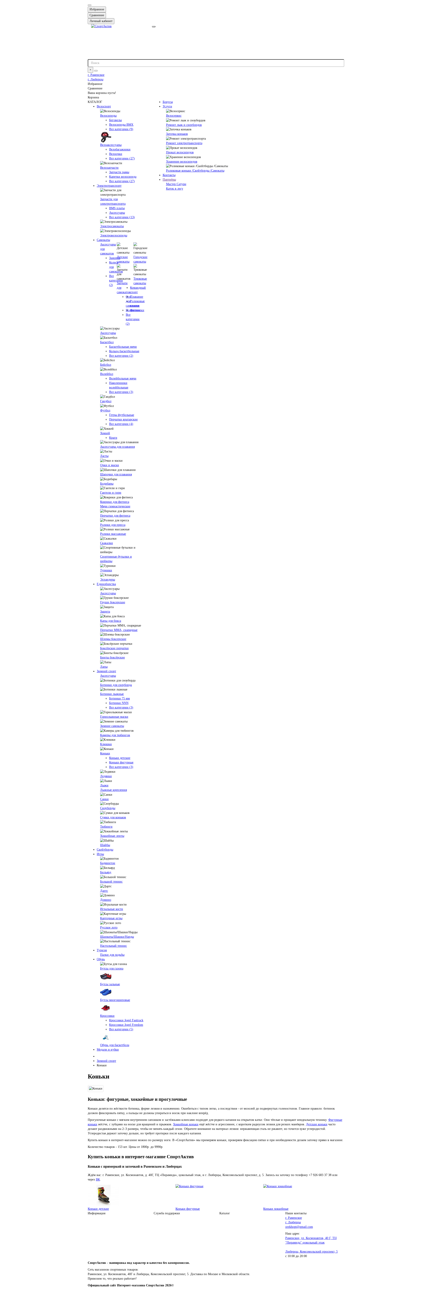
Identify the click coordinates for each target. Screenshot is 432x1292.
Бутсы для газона (111, 968)
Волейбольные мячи (122, 378)
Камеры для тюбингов (115, 735)
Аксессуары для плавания (117, 446)
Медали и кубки (108, 1049)
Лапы (104, 666)
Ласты (104, 456)
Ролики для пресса (112, 525)
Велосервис (174, 115)
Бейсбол (105, 364)
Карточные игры (111, 918)
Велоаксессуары (111, 145)
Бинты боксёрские (112, 657)
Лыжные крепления (113, 790)
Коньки (105, 753)
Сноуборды (107, 808)
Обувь (101, 959)
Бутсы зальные (110, 984)
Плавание (136, 296)
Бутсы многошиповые (115, 1000)
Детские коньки (316, 1124)
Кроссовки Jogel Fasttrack (126, 1020)
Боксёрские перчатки (114, 648)
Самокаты (103, 240)
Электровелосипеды (113, 235)
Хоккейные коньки (185, 1124)
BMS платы (117, 208)
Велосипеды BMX (121, 124)
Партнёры (169, 179)
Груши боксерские (112, 602)
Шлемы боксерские (113, 639)
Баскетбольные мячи (123, 346)
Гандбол (105, 401)
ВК (98, 1179)
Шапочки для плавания (116, 474)
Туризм (102, 950)
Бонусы (168, 102)
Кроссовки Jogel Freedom (126, 1024)
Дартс (104, 890)
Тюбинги (106, 826)
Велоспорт (104, 106)
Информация (96, 1213)
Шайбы (105, 845)
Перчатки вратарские (123, 419)
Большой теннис (111, 881)
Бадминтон (107, 863)
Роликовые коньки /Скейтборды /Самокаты (195, 170)
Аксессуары (117, 212)
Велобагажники (119, 149)
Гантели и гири (110, 492)
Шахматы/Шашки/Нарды (117, 936)
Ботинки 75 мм (119, 698)
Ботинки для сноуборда (116, 685)
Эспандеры (107, 579)
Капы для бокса (110, 620)
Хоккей (105, 433)
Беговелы (115, 120)
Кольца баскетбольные (124, 351)
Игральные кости (111, 909)
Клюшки (106, 744)
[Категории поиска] (153, 26)
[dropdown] (89, 5)
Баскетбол (107, 342)
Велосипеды (108, 115)
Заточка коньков (177, 134)
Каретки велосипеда (122, 176)
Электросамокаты (112, 226)
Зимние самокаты (112, 726)
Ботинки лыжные (112, 694)
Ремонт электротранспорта (184, 143)
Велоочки (115, 154)
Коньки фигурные (121, 762)
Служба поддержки (167, 1213)
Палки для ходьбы (112, 954)
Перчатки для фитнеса (115, 515)
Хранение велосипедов (181, 161)
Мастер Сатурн (176, 184)
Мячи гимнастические (115, 506)
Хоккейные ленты (112, 836)
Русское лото (108, 927)
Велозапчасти (109, 167)
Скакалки (106, 543)
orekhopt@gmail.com (299, 1226)
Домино (105, 899)
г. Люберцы (95, 79)
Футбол (105, 410)
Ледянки (106, 776)
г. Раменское (96, 75)
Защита (105, 611)
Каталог (224, 1213)
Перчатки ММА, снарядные (118, 630)
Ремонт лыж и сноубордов (184, 125)
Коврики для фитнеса (114, 502)
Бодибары (106, 483)
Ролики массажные (113, 534)
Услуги (167, 106)
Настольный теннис (113, 945)
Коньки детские (119, 758)
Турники (106, 570)
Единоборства (106, 584)
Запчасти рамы (119, 172)
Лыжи (104, 785)
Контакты (169, 175)
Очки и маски (109, 465)
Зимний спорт (106, 671)
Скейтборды (105, 849)
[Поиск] (96, 70)
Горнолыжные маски (114, 716)
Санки (104, 799)
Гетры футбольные (121, 415)
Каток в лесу (174, 188)
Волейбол (106, 374)
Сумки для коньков (113, 817)
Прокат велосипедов (180, 152)
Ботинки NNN (118, 703)
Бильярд (105, 872)
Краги (113, 437)
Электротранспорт (109, 185)
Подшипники (135, 310)
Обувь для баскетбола (114, 1045)
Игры (100, 854)
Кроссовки (107, 1015)
